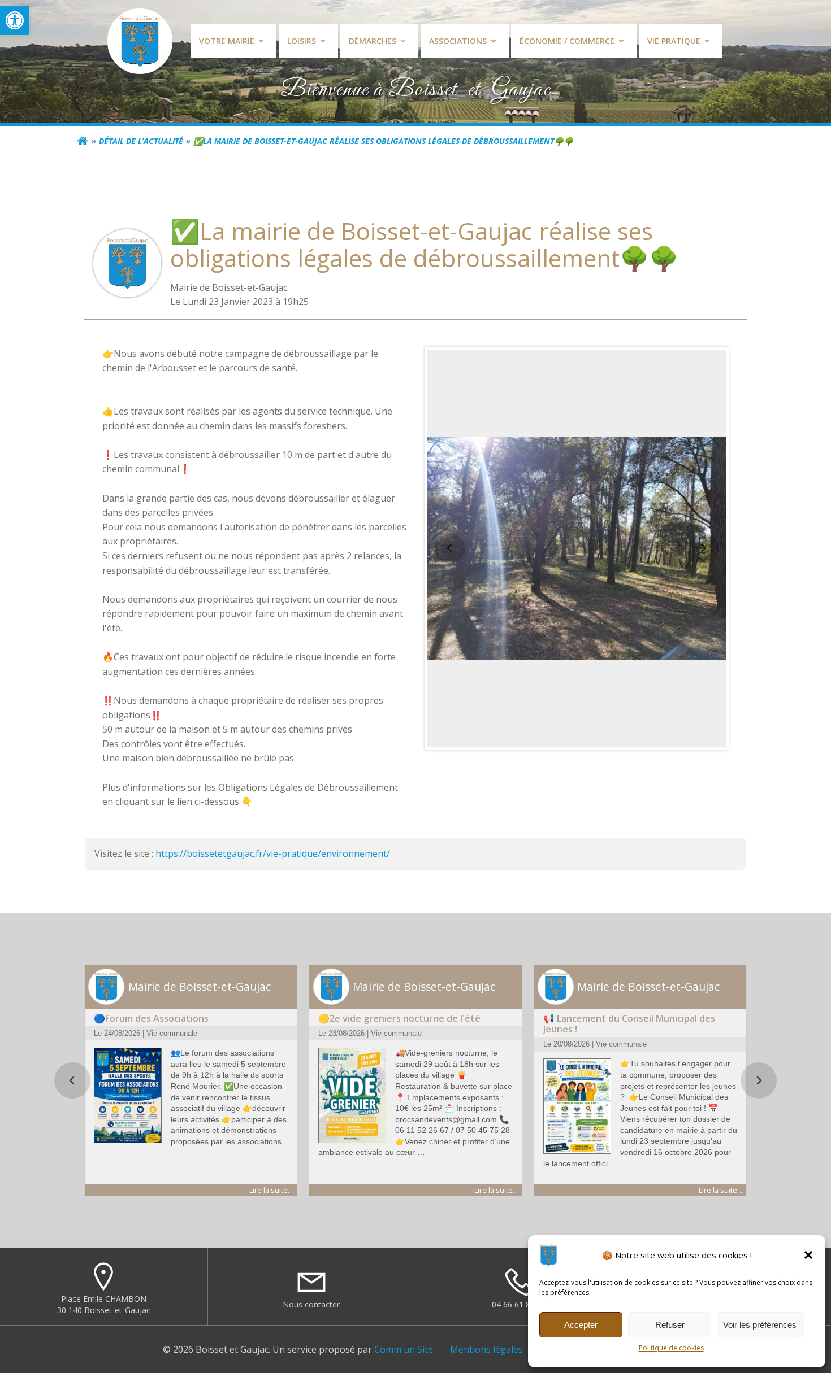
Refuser (670, 1325)
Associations (458, 41)
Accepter (581, 1325)
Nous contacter (311, 1304)
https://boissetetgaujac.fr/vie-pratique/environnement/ (272, 853)
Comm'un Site (403, 1349)
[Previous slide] (450, 548)
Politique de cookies (671, 1348)
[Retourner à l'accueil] (82, 141)
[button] (14, 20)
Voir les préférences (760, 1325)
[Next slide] (703, 548)
